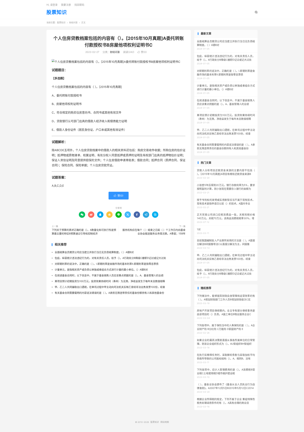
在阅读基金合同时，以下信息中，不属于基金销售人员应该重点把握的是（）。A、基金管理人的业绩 (109, 275)
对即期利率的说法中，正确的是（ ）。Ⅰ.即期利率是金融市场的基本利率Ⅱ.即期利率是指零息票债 (107, 263)
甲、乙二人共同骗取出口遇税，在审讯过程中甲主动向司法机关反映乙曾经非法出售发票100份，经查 (110, 286)
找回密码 (79, 4)
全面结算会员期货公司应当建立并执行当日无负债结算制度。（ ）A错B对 (94, 252)
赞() (142, 51)
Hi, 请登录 (52, 4)
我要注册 (66, 4)
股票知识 (56, 12)
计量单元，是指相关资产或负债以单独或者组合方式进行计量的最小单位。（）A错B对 (101, 269)
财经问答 (73, 22)
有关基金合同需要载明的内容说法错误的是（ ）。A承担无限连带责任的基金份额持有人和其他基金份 (109, 292)
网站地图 (164, 422)
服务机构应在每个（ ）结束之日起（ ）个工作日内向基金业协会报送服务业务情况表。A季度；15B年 (153, 231)
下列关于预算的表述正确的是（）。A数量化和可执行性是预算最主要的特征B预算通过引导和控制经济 (84, 231)
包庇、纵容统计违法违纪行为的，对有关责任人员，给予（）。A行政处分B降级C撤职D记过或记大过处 (110, 257)
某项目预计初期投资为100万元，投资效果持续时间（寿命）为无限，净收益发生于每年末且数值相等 (110, 281)
